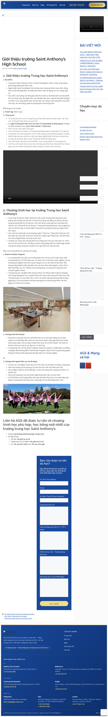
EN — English (100, 713)
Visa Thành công (87, 133)
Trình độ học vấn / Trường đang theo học (91, 269)
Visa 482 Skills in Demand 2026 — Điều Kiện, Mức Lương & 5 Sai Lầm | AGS (91, 54)
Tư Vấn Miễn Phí (97, 5)
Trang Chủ (26, 5)
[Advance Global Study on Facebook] (82, 365)
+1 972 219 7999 (43, 704)
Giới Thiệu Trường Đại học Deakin (15, 616)
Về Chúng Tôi (52, 5)
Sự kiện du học (86, 130)
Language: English (77, 9)
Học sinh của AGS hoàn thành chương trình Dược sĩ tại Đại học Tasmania (91, 72)
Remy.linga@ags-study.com (13, 702)
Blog (42, 5)
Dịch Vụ (35, 5)
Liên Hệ (62, 5)
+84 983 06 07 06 (10, 687)
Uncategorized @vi (27, 614)
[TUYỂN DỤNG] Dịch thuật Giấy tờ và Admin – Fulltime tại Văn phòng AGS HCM (91, 80)
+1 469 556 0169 (44, 706)
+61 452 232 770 (61, 674)
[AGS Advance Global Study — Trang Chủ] (11, 5)
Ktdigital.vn (57, 713)
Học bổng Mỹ (8, 614)
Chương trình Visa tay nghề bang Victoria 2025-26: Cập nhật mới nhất (91, 89)
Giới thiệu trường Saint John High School (18, 618)
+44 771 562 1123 (78, 704)
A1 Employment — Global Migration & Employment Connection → (27, 648)
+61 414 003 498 (10, 672)
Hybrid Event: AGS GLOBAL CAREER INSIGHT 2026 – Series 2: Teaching (91, 63)
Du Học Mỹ (17, 614)
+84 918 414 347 (61, 689)
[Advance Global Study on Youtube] (88, 366)
